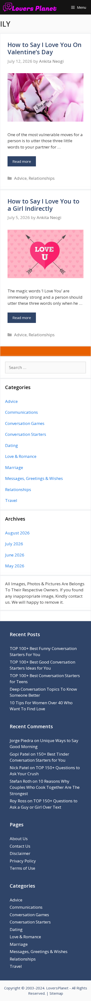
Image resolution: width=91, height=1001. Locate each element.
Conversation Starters (25, 434)
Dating (11, 445)
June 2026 (14, 555)
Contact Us (20, 846)
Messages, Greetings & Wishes (34, 478)
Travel (11, 500)
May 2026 (14, 566)
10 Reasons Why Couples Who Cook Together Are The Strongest (45, 787)
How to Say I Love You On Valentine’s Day (45, 48)
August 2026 (17, 533)
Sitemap (56, 993)
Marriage (14, 467)
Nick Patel (19, 767)
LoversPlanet (57, 987)
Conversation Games (24, 423)
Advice (20, 178)
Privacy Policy (23, 861)
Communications (21, 412)
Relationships (42, 178)
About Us (19, 838)
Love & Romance (20, 456)
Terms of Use (22, 868)
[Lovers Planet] (30, 7)
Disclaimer (20, 853)
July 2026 (14, 544)
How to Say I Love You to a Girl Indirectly (43, 204)
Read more (21, 161)
